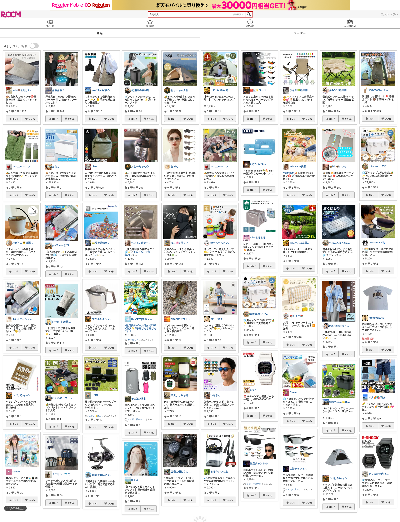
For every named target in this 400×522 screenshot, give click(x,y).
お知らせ (250, 23)
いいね (32, 119)
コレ (14, 119)
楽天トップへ (389, 14)
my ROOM (350, 23)
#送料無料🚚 (290, 172)
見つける (150, 23)
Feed (50, 23)
